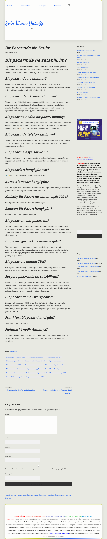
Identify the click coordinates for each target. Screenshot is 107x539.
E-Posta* (7, 447)
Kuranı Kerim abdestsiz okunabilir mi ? (88, 77)
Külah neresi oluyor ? (83, 67)
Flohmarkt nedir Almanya (13, 373)
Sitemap (8, 498)
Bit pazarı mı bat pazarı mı (36, 357)
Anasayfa (9, 6)
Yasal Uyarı (42, 6)
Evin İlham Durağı (24, 23)
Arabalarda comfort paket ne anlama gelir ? (89, 97)
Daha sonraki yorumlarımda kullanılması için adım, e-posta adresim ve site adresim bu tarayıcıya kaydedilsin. (36, 469)
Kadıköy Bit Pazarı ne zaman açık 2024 (55, 373)
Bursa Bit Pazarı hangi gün (52, 369)
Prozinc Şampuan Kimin (84, 276)
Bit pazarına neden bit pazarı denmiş (34, 361)
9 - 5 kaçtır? (8, 474)
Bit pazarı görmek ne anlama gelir (15, 357)
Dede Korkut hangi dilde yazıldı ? (86, 72)
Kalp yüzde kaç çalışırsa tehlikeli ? (86, 87)
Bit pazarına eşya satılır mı (13, 361)
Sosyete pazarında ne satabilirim (35, 377)
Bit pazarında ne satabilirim (14, 365)
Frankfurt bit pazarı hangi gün (32, 373)
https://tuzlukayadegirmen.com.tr (59, 495)
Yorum (7, 414)
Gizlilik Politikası (25, 6)
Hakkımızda (57, 6)
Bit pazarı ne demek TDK (54, 357)
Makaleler (13, 351)
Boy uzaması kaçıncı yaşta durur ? (86, 50)
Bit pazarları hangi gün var (34, 369)
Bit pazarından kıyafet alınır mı (14, 369)
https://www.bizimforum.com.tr (16, 495)
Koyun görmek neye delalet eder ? (86, 82)
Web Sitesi (8, 456)
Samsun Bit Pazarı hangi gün (14, 377)
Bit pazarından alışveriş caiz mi (54, 365)
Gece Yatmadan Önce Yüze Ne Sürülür (88, 266)
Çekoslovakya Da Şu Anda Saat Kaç (21, 390)
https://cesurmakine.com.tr (37, 495)
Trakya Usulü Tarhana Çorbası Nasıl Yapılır (57, 391)
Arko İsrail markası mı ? (83, 62)
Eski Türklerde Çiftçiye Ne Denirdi (86, 258)
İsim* (6, 438)
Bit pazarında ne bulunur (56, 361)
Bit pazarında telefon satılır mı (33, 365)
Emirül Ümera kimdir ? (83, 92)
